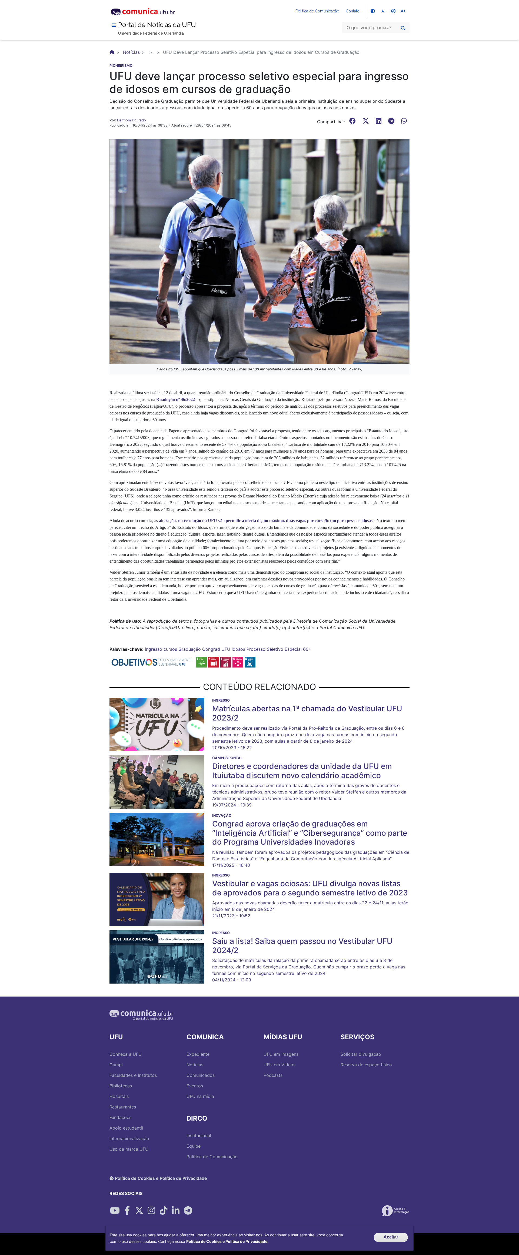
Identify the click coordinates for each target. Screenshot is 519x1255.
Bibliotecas (120, 1085)
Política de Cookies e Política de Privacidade (160, 1178)
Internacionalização (129, 1138)
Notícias (131, 52)
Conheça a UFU (125, 1054)
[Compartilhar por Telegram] (187, 1210)
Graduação (189, 649)
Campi (116, 1064)
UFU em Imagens (281, 1054)
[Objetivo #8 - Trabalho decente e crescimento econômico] (225, 662)
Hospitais (119, 1096)
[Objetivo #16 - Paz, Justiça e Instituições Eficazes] (250, 662)
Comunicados (201, 1075)
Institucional (199, 1135)
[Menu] (113, 25)
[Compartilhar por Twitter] (139, 1210)
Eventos (195, 1085)
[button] (259, 251)
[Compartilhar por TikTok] (163, 1210)
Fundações (120, 1117)
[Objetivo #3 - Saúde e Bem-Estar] (201, 662)
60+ (307, 649)
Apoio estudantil (126, 1128)
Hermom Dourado (131, 120)
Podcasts (273, 1075)
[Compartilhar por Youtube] (114, 1210)
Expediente (198, 1054)
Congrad (211, 649)
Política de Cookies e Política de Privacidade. (227, 1241)
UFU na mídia (200, 1096)
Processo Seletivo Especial (274, 649)
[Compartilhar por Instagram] (151, 1210)
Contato (353, 11)
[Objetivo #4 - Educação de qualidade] (213, 662)
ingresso (153, 649)
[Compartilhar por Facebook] (127, 1210)
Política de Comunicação (317, 11)
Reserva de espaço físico (366, 1064)
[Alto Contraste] (372, 11)
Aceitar (391, 1237)
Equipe (194, 1146)
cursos (170, 649)
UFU (225, 649)
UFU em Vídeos (279, 1064)
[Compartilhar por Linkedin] (175, 1210)
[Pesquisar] (403, 28)
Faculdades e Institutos (133, 1075)
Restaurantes (122, 1107)
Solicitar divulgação (361, 1054)
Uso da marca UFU (128, 1149)
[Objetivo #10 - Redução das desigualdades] (237, 662)
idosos (238, 649)
